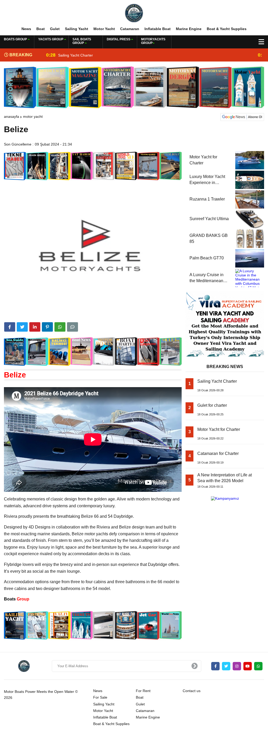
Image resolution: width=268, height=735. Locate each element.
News (26, 29)
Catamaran (129, 29)
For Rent (143, 691)
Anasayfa (11, 116)
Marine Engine (189, 29)
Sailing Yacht (76, 29)
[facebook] (9, 327)
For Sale (100, 697)
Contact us (191, 691)
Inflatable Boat (157, 29)
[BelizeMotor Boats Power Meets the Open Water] (134, 13)
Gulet (55, 29)
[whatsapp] (258, 666)
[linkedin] (35, 327)
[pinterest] (47, 327)
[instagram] (237, 666)
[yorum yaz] (72, 327)
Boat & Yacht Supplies (227, 29)
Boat (40, 29)
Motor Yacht (104, 29)
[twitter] (22, 327)
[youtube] (247, 666)
